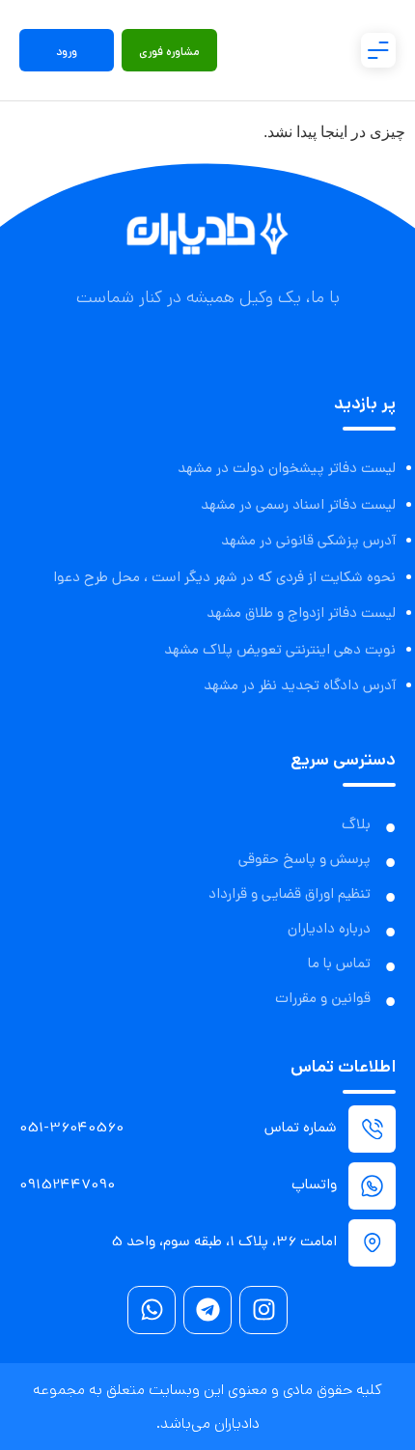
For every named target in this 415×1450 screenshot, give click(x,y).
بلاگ (356, 825)
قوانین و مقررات (323, 999)
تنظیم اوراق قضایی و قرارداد (289, 895)
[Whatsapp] (151, 1310)
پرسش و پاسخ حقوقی (304, 860)
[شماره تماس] (372, 1129)
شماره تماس (300, 1128)
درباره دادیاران (329, 929)
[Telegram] (207, 1310)
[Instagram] (263, 1310)
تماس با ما (339, 964)
